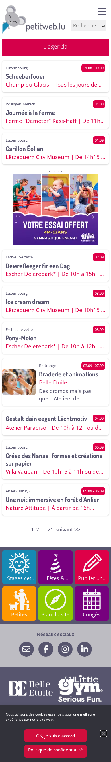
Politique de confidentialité (55, 750)
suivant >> (68, 529)
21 (50, 529)
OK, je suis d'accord (55, 736)
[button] (103, 733)
